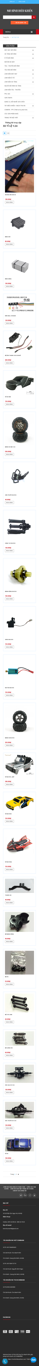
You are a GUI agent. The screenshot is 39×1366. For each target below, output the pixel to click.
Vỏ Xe (6, 1153)
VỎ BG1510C (8, 814)
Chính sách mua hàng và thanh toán (14, 1187)
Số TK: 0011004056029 (9, 1247)
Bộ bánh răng (9, 934)
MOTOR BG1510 (9, 687)
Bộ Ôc (6, 976)
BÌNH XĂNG (8, 279)
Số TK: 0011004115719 (9, 1263)
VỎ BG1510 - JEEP (9, 777)
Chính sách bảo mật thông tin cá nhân (21, 1188)
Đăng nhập (22, 1)
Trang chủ (6, 37)
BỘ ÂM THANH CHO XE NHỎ (13, 355)
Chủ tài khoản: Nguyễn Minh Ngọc (13, 1269)
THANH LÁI (8, 895)
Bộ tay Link (8, 1014)
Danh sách (8, 133)
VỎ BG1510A (8, 862)
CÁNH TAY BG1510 (10, 543)
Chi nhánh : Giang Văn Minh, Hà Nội (13, 1274)
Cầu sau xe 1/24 (9, 1085)
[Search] (31, 17)
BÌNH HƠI (7, 236)
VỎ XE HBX (8, 397)
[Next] (18, 1174)
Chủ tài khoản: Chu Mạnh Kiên (12, 1292)
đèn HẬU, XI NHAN (10, 315)
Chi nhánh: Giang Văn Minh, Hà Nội (13, 1258)
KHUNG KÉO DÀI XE (10, 194)
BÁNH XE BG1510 (9, 738)
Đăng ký (12, 1)
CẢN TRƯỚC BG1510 (10, 495)
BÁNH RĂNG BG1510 (10, 591)
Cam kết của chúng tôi (19, 1190)
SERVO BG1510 (9, 639)
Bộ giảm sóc (9, 1048)
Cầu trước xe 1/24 (10, 1120)
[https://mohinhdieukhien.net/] (20, 10)
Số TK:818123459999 (9, 1287)
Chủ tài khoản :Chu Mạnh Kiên (12, 1253)
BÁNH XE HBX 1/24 (10, 447)
